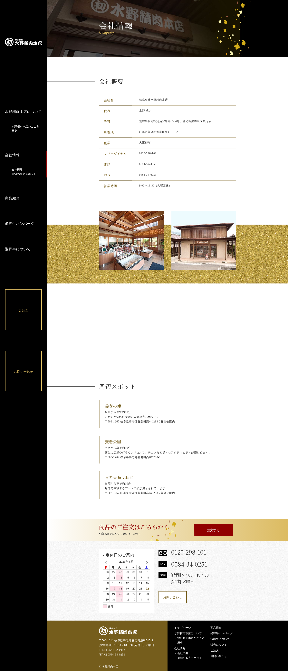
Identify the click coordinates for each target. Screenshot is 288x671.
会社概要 (17, 169)
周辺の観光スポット (24, 174)
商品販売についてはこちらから (120, 533)
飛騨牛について (18, 249)
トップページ (182, 627)
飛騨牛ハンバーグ (19, 224)
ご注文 (214, 650)
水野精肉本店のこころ (25, 126)
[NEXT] (146, 562)
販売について (218, 644)
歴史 (14, 131)
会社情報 (12, 155)
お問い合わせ (172, 597)
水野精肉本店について (23, 112)
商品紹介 (12, 198)
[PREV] (106, 562)
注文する (213, 530)
